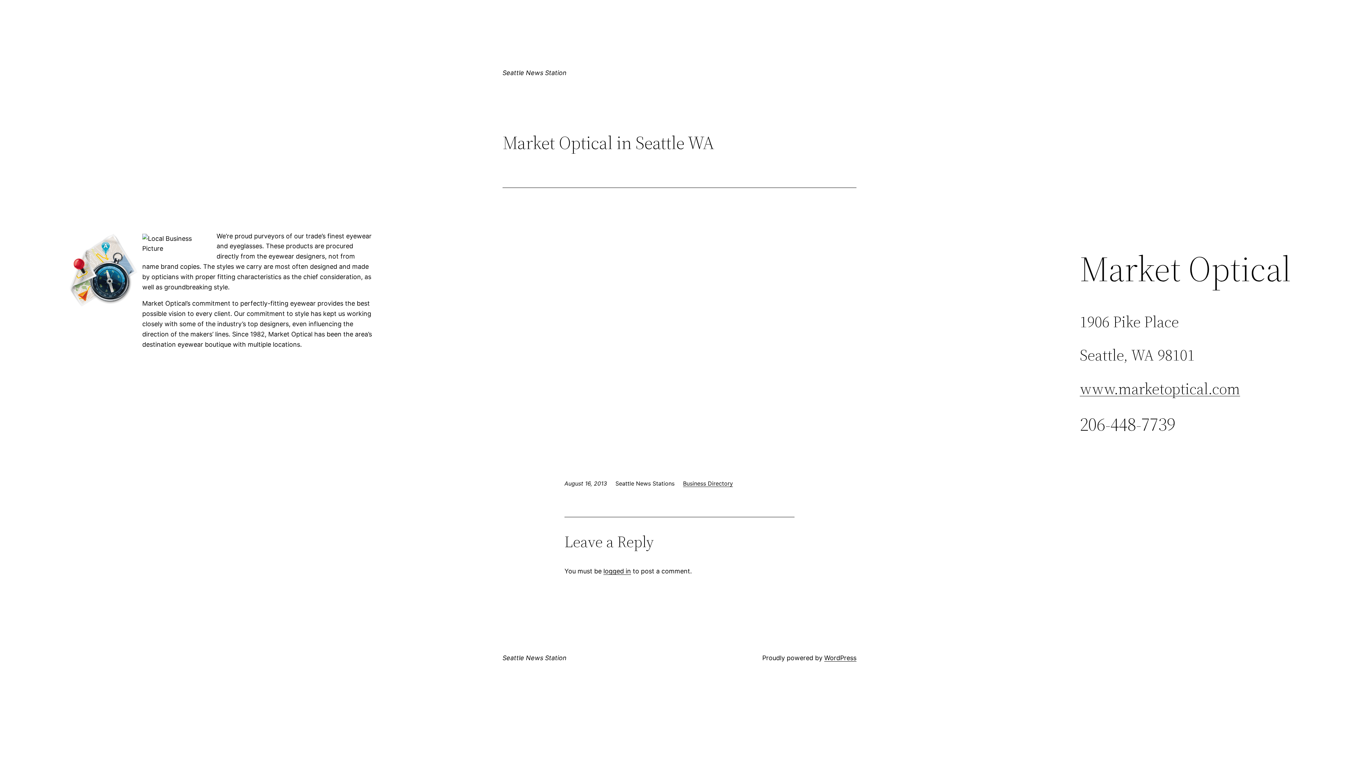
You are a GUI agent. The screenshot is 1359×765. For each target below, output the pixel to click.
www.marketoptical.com (1160, 389)
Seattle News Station (535, 72)
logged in (617, 571)
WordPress (840, 658)
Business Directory (708, 483)
